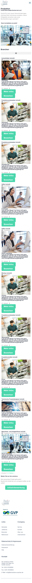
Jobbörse (4, 529)
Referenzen (5, 534)
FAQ (3, 550)
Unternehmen (21, 534)
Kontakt (20, 529)
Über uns (20, 532)
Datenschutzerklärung (8, 545)
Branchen (4, 532)
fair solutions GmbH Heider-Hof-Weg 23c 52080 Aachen (8, 563)
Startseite (4, 527)
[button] (30, 2)
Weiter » (11, 473)
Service (20, 527)
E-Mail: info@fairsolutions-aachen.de (12, 572)
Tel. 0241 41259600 (7, 567)
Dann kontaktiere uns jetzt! (9, 23)
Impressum (5, 547)
